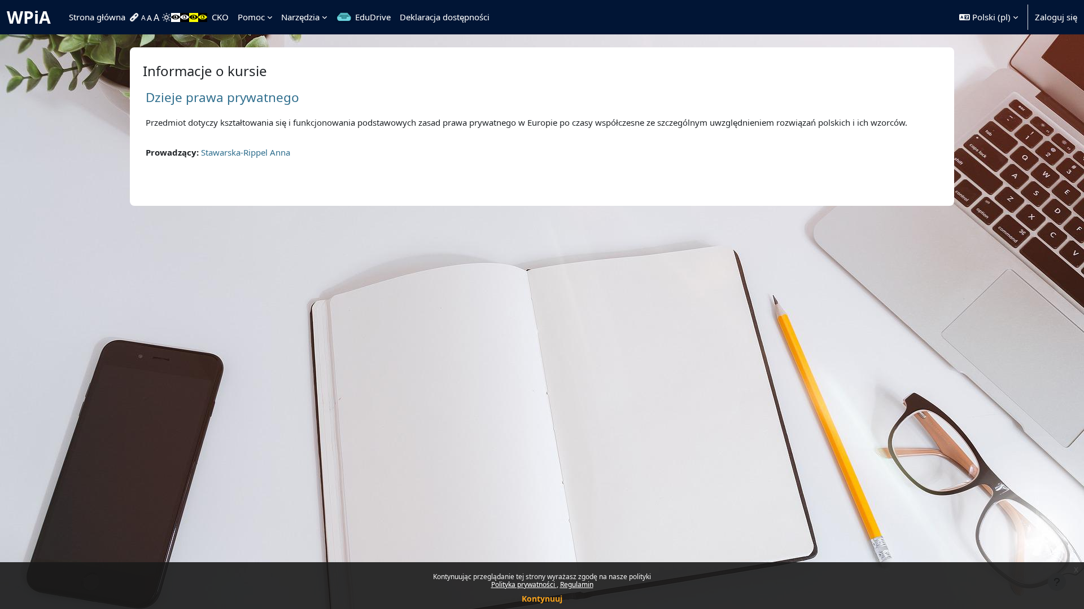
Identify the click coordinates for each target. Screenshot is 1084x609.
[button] (988, 17)
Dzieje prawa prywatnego (222, 97)
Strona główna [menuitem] (97, 17)
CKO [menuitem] (220, 17)
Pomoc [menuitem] (251, 17)
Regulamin (576, 584)
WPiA (29, 17)
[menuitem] (135, 17)
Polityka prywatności (524, 584)
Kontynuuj (542, 598)
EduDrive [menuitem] (373, 17)
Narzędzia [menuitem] (300, 17)
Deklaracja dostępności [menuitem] (444, 17)
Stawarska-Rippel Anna (245, 152)
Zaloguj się (1056, 17)
